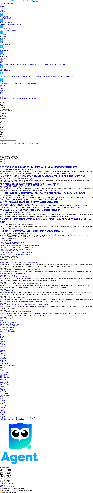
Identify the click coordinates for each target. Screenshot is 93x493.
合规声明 (2, 353)
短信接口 (2, 416)
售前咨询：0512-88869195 (7, 487)
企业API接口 (3, 405)
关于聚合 (2, 88)
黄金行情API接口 (4, 400)
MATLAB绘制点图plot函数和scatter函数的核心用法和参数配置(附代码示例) (20, 245)
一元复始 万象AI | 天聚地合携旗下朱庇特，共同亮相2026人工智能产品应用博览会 (42, 193)
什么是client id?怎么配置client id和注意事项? (12, 242)
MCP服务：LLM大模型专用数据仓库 (9, 324)
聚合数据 (6, 169)
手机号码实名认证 (4, 376)
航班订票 (30, 99)
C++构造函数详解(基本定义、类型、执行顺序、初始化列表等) (16, 252)
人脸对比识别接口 (4, 379)
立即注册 (2, 485)
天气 (24, 99)
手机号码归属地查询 (5, 395)
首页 (1, 5)
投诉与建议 (3, 346)
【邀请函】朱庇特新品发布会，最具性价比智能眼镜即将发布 (31, 230)
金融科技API (3, 411)
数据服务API (3, 404)
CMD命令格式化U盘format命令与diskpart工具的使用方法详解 (16, 247)
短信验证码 (3, 370)
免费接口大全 (3, 407)
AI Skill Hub (3, 358)
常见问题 (2, 345)
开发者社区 (3, 334)
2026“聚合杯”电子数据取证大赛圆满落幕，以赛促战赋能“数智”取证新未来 (38, 167)
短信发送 (2, 99)
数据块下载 (3, 360)
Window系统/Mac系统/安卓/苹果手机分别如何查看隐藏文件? (16, 249)
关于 (1, 87)
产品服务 (2, 320)
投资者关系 (3, 85)
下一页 (9, 238)
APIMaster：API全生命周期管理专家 (9, 326)
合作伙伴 (2, 92)
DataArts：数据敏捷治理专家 (7, 327)
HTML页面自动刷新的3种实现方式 (9, 251)
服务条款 (2, 350)
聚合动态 (2, 90)
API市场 (2, 6)
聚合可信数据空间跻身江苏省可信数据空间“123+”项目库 (29, 184)
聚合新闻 (15, 169)
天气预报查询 (3, 390)
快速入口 (2, 355)
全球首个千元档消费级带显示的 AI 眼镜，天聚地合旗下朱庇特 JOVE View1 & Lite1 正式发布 (24, 305)
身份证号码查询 (4, 393)
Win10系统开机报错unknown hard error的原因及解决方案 (15, 254)
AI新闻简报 (16, 99)
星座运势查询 (3, 397)
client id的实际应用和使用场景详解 (9, 244)
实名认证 (35, 99)
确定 (25, 238)
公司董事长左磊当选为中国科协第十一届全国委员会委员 (29, 201)
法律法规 (2, 348)
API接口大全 (3, 412)
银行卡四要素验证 (4, 374)
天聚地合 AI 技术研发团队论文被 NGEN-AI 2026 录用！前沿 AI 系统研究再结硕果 (42, 175)
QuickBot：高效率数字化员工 (7, 329)
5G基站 (7, 99)
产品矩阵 (2, 10)
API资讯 (2, 414)
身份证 (11, 99)
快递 (27, 99)
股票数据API (3, 398)
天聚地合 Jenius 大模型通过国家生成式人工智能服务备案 (30, 210)
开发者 (1, 333)
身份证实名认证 (4, 372)
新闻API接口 (3, 391)
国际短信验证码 (4, 383)
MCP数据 (2, 357)
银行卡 (21, 99)
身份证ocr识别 (4, 381)
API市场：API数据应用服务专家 (8, 322)
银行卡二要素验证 (4, 384)
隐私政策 (2, 351)
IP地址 (1, 388)
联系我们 (2, 367)
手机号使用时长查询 (5, 377)
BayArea (2, 336)
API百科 (2, 94)
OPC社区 (2, 8)
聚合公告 (7, 259)
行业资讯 (12, 259)
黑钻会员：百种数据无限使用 (7, 331)
